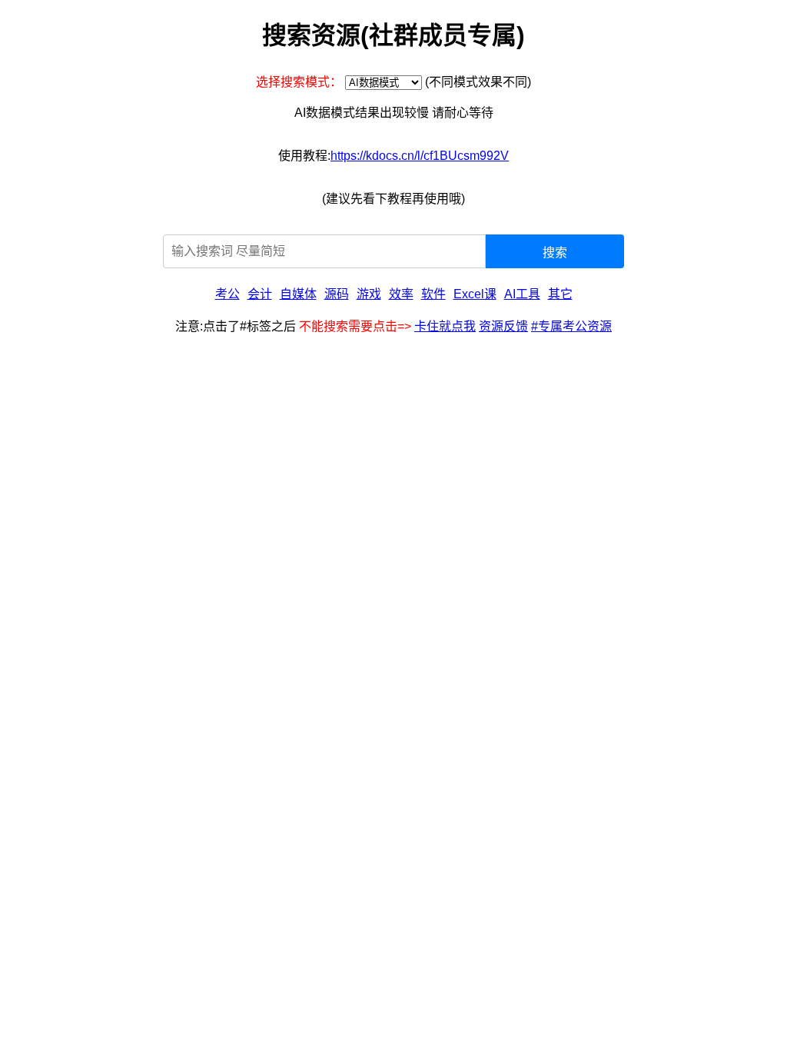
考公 (227, 294)
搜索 (555, 252)
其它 (560, 294)
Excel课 (474, 294)
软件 (433, 294)
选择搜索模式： (299, 81)
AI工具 (522, 294)
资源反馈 (503, 326)
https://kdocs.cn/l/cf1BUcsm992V (419, 155)
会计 (259, 294)
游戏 (369, 294)
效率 (401, 294)
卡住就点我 (445, 326)
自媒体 (298, 294)
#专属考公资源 (571, 326)
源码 (336, 294)
